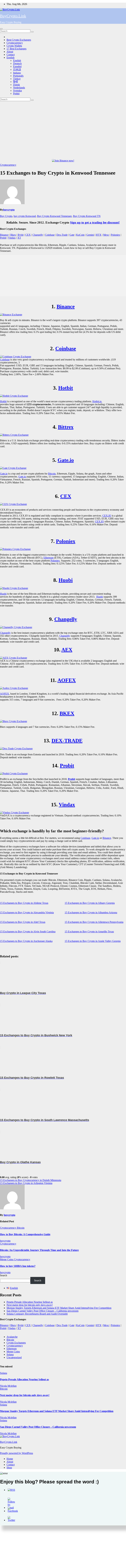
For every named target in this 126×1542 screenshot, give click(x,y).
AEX (66, 650)
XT (19, 237)
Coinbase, (86, 838)
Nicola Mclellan (8, 1385)
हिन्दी (15, 81)
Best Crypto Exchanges (19, 39)
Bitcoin (52, 473)
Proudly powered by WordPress (16, 1453)
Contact (11, 54)
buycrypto (9, 209)
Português (18, 75)
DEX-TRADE (67, 741)
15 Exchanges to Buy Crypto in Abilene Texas (24, 903)
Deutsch (17, 63)
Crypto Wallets (14, 45)
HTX (98, 234)
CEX (28, 234)
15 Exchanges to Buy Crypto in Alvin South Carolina (27, 931)
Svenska (17, 90)
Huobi (66, 580)
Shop (9, 1467)
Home (10, 1458)
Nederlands (19, 87)
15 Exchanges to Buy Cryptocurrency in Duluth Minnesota (30, 1180)
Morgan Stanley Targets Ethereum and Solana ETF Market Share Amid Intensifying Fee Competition (59, 1307)
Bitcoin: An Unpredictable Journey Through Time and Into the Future (39, 1250)
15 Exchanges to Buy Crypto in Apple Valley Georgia (93, 941)
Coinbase (50, 234)
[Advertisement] (63, 126)
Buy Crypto (6, 216)
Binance (4, 234)
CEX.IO (106, 515)
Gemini (90, 234)
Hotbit (65, 388)
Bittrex (66, 427)
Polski (16, 93)
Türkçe (17, 78)
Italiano (17, 72)
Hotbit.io (97, 401)
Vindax (12, 237)
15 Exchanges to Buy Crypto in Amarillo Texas (89, 931)
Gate (71, 234)
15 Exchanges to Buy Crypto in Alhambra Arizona (91, 912)
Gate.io (66, 460)
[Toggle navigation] (1, 28)
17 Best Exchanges (16, 48)
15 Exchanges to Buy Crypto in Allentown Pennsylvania (94, 922)
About (10, 51)
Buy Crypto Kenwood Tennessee (54, 216)
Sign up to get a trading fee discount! (95, 222)
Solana (10, 1354)
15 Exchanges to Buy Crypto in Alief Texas (22, 922)
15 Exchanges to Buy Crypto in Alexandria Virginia (27, 912)
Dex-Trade (62, 234)
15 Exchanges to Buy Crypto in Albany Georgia (90, 903)
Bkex (13, 234)
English (10, 57)
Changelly (37, 234)
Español (17, 66)
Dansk (16, 84)
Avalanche (12, 1336)
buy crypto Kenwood (25, 216)
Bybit (20, 234)
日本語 (17, 69)
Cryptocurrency (15, 42)
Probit (3, 237)
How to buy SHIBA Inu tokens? (17, 1266)
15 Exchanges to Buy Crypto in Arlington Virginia (26, 1183)
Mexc (106, 234)
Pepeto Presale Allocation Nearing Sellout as (30, 1302)
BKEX (67, 713)
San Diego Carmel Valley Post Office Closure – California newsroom (42, 1310)
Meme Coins (7, 1259)
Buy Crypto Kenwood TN (87, 216)
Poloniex (115, 234)
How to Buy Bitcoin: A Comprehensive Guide (25, 1234)
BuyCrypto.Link (13, 16)
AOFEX (66, 680)
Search (3, 1275)
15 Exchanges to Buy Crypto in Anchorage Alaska (26, 941)
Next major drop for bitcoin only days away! (30, 1305)
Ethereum (48, 557)
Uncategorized (14, 1357)
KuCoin (80, 234)
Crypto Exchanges (16, 1342)
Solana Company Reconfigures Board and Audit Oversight (37, 1313)
